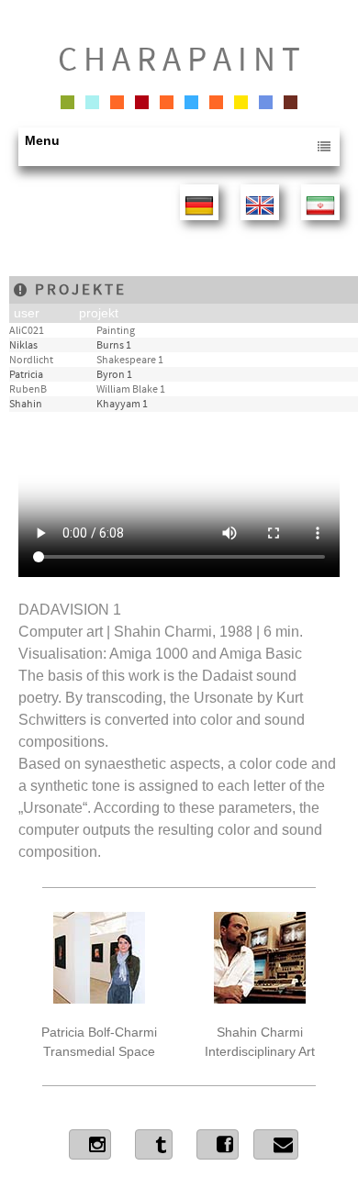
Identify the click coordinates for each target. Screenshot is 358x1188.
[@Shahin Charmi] (90, 1144)
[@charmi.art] (217, 1144)
